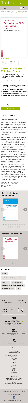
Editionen (4, 274)
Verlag (14, 365)
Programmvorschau (14, 351)
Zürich (18, 289)
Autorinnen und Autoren (14, 352)
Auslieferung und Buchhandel (14, 378)
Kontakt (14, 364)
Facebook (14, 369)
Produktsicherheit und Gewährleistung (14, 384)
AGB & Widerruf (21, 391)
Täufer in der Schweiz (7, 289)
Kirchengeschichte (17, 282)
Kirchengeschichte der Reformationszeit (12, 285)
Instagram (14, 372)
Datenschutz (13, 391)
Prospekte (14, 367)
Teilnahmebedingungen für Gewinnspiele (14, 385)
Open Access (14, 358)
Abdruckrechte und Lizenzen (14, 379)
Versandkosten (14, 381)
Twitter (14, 371)
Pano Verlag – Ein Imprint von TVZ (14, 355)
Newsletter (14, 368)
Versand (21, 321)
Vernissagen (14, 357)
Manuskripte (14, 377)
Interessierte (5, 282)
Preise (14, 382)
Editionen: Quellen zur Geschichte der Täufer (13, 278)
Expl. (8, 105)
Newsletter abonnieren (14, 394)
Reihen (14, 354)
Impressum (6, 391)
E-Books (14, 359)
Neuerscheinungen (14, 350)
